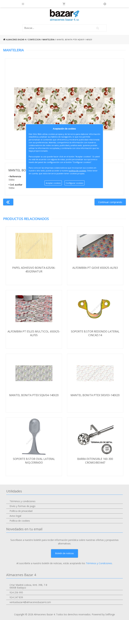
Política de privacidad (21, 511)
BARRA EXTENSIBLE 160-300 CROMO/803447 (95, 460)
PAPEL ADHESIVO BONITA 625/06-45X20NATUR (34, 269)
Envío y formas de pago (22, 506)
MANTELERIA (48, 39)
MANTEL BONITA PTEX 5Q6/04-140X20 (34, 395)
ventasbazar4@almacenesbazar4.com (30, 602)
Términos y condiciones (22, 501)
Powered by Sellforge (103, 614)
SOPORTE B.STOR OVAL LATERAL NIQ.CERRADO (34, 460)
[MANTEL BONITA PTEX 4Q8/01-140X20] (64, 109)
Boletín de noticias (64, 553)
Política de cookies (20, 520)
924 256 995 (16, 592)
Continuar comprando (110, 202)
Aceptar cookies (53, 183)
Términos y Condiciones (99, 563)
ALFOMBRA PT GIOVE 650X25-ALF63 (95, 268)
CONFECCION (34, 39)
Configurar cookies (74, 183)
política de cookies (77, 170)
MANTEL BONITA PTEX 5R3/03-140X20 (95, 395)
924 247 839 (16, 597)
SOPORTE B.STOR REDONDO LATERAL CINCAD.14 (95, 333)
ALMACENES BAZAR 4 (16, 39)
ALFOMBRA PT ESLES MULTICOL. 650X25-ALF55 (34, 333)
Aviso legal (15, 515)
